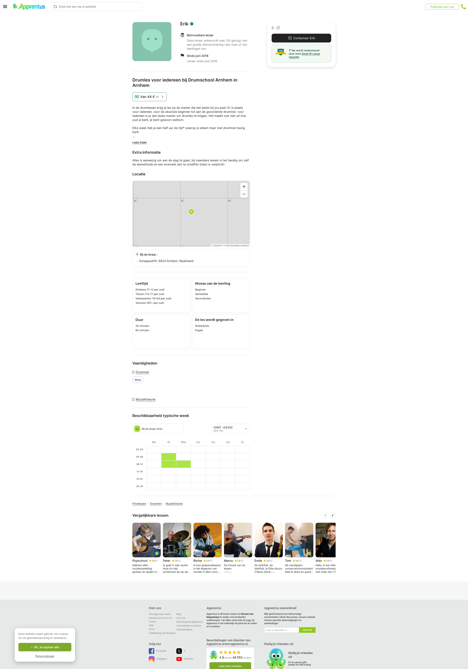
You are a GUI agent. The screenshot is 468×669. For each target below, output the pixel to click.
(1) (156, 560)
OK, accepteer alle (46, 647)
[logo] (30, 7)
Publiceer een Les (442, 7)
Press (152, 629)
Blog (178, 614)
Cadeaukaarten (184, 629)
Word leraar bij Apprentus (189, 621)
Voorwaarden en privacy (188, 625)
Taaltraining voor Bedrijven (162, 633)
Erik (184, 24)
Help (151, 625)
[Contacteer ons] (463, 6)
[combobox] (97, 6)
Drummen (142, 372)
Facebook (161, 650)
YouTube (188, 658)
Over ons (181, 618)
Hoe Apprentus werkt (160, 614)
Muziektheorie (145, 399)
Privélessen (139, 503)
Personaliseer (44, 656)
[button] (278, 27)
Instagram (161, 658)
